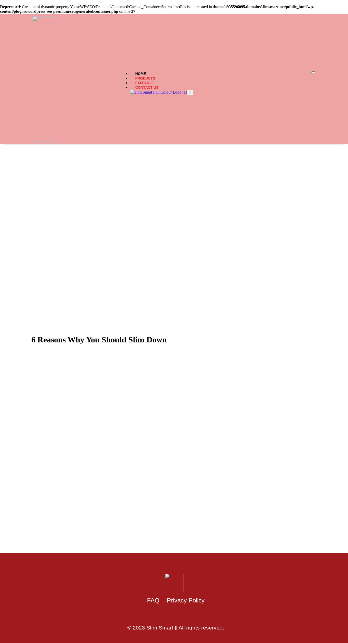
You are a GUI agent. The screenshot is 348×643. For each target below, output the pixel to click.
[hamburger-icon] (313, 72)
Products (145, 78)
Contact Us (146, 87)
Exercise (144, 83)
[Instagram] (181, 615)
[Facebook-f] (166, 615)
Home (140, 74)
